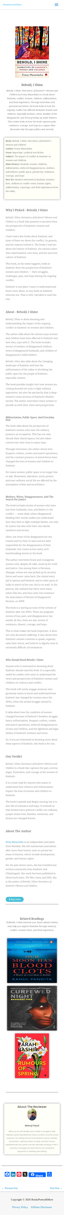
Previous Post (10, 1188)
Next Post (56, 1188)
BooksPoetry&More (12, 4)
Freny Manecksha (15, 842)
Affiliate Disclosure (41, 1207)
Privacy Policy (20, 1207)
